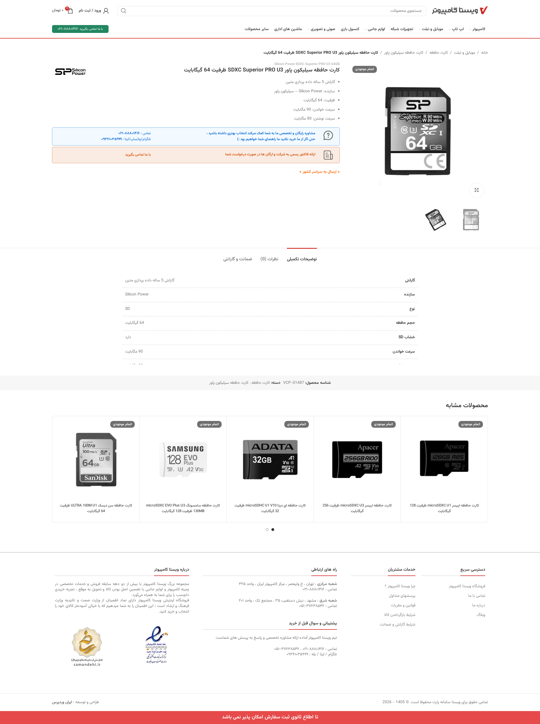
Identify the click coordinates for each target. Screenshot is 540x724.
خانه (484, 53)
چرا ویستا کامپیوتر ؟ (400, 586)
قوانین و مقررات (403, 605)
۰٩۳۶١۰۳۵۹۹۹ (111, 139)
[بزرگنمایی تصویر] (477, 190)
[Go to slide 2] (267, 529)
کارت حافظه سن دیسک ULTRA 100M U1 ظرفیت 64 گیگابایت (96, 508)
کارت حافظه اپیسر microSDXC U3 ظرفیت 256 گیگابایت (357, 508)
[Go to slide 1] (272, 529)
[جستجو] (123, 10)
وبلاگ (481, 615)
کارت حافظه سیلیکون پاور (403, 53)
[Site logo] (460, 11)
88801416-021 (68, 29)
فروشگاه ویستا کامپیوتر (467, 586)
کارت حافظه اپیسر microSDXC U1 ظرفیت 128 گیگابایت (444, 508)
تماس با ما (476, 596)
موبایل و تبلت (464, 53)
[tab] (302, 256)
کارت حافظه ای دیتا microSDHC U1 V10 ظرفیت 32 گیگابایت (270, 508)
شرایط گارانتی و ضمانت (397, 625)
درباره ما (478, 605)
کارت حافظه (438, 53)
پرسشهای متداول (402, 596)
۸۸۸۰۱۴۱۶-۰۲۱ (129, 133)
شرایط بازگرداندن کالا (399, 615)
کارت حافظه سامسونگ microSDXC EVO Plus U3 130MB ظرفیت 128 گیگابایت (183, 508)
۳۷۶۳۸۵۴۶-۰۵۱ (311, 606)
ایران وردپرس (62, 702)
